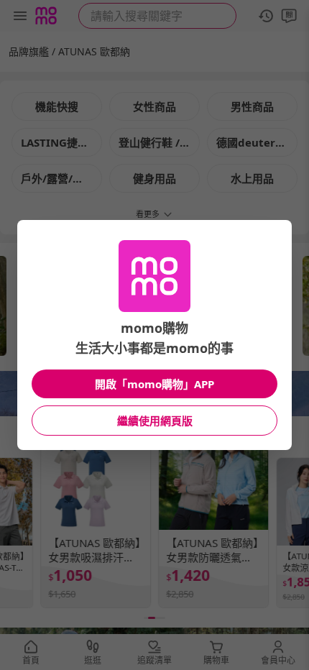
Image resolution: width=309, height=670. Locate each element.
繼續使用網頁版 (155, 420)
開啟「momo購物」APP (154, 384)
